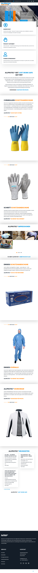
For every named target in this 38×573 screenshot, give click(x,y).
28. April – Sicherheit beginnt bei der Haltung (10, 455)
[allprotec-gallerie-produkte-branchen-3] (6, 239)
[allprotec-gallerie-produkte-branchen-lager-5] (6, 248)
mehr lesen (7, 465)
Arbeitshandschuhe (5, 559)
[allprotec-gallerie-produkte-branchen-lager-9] (19, 239)
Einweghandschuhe (4, 557)
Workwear (3, 561)
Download (3, 563)
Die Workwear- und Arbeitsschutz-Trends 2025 (26, 456)
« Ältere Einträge (7, 489)
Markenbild (3, 554)
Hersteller (3, 552)
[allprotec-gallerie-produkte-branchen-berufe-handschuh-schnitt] (31, 239)
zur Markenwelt (24, 20)
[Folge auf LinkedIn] (31, 1)
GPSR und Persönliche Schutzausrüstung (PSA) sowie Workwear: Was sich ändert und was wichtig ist (10, 473)
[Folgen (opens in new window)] (28, 1)
